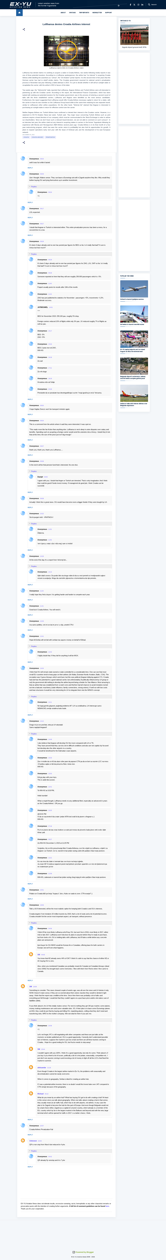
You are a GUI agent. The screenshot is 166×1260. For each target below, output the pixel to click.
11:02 (42, 591)
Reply (30, 168)
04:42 (50, 1156)
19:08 (42, 905)
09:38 (42, 461)
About (63, 13)
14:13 (50, 572)
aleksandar (41, 1068)
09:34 (42, 420)
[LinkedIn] (142, 5)
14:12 (42, 721)
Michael (40, 1094)
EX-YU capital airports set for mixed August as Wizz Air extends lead (132, 350)
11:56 (50, 540)
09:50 (46, 477)
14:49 (50, 739)
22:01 (50, 787)
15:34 (50, 344)
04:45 (43, 955)
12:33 (42, 621)
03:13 (46, 1094)
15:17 (50, 331)
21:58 (50, 873)
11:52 (50, 529)
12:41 (42, 636)
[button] (23, 29)
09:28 (42, 241)
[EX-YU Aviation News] (20, 5)
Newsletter (97, 13)
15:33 (50, 758)
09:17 (42, 208)
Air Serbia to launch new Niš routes (132, 324)
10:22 (42, 513)
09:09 (42, 174)
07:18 (50, 826)
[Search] (149, 5)
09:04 (42, 159)
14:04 (42, 668)
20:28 (50, 389)
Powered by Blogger (84, 1252)
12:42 (50, 652)
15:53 (50, 773)
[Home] (19, 12)
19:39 (35, 986)
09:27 (42, 224)
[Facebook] (130, 5)
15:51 (42, 890)
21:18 (49, 1068)
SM (38, 955)
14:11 (50, 702)
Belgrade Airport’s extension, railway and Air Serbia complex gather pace (132, 377)
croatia (26, 137)
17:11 (50, 368)
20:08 (50, 1026)
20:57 (42, 1126)
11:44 (50, 294)
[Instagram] (138, 5)
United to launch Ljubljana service (132, 299)
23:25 (50, 810)
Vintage (72, 13)
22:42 (40, 1141)
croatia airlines (37, 137)
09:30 (42, 405)
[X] (134, 5)
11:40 (50, 283)
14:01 (51, 307)
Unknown (33, 1141)
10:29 (42, 556)
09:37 (42, 446)
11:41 (42, 606)
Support (108, 13)
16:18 (50, 357)
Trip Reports (84, 13)
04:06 (50, 928)
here (107, 1206)
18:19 (50, 378)
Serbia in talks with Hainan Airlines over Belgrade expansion (133, 404)
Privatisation (50, 137)
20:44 (43, 1049)
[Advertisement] (134, 88)
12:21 (50, 858)
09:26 (50, 192)
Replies (34, 187)
